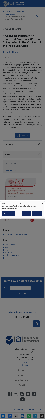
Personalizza (8, 214)
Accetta (37, 214)
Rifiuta (27, 214)
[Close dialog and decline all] (42, 202)
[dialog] (22, 209)
